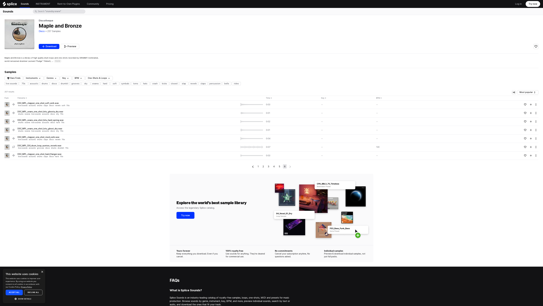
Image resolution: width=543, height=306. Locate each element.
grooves (75, 83)
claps (203, 83)
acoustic (34, 83)
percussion (214, 83)
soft (115, 83)
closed (174, 83)
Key (324, 98)
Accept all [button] (14, 292)
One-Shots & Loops (97, 78)
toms (135, 83)
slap (184, 83)
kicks (164, 83)
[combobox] (61, 11)
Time (269, 98)
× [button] (42, 272)
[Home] (10, 5)
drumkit (64, 83)
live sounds (11, 83)
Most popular (527, 92)
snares (95, 83)
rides (236, 83)
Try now (533, 4)
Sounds (8, 11)
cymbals (125, 83)
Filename (21, 98)
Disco (42, 31)
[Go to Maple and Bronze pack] (7, 104)
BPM (77, 78)
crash (155, 83)
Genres (50, 78)
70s (23, 83)
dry (85, 83)
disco (54, 83)
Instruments (32, 78)
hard (105, 83)
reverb (193, 83)
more (57, 61)
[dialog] (24, 286)
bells (226, 83)
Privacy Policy (26, 287)
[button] (24, 298)
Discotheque (46, 20)
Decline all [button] (33, 292)
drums (45, 83)
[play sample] (252, 104)
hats (145, 83)
